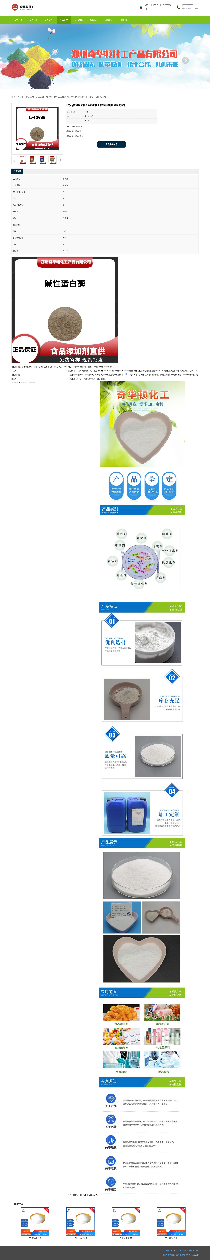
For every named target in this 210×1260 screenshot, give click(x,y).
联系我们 (94, 20)
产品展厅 (64, 20)
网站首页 (30, 97)
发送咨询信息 (112, 144)
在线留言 (109, 20)
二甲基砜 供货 (171, 1238)
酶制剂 (49, 97)
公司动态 (49, 20)
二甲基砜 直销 (35, 1238)
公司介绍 (33, 20)
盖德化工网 (193, 1251)
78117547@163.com (190, 9)
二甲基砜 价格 (80, 1238)
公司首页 (18, 20)
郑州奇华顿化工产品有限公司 (173, 1255)
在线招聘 (124, 20)
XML (168, 1251)
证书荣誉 (79, 20)
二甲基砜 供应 (126, 1238)
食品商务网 (183, 1251)
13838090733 (187, 5)
